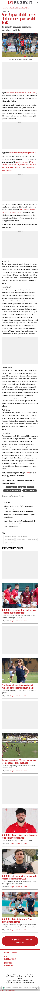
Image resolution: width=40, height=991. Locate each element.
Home (3, 8)
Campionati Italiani (15, 8)
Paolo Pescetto (32, 539)
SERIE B (30, 487)
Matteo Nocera (9, 539)
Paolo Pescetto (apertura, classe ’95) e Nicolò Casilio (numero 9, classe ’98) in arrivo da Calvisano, (19, 165)
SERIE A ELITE (11, 487)
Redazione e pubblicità (10, 952)
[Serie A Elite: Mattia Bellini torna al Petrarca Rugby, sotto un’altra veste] (20, 904)
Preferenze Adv (8, 965)
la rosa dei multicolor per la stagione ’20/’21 (23, 152)
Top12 (6, 543)
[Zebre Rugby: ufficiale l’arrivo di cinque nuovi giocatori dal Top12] (20, 45)
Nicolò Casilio (20, 539)
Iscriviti (28, 473)
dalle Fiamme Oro (21, 162)
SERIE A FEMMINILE (29, 490)
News (7, 8)
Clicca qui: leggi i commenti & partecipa (20, 941)
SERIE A (22, 487)
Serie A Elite (25, 8)
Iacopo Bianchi (22, 536)
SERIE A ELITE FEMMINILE (12, 490)
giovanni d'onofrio (9, 536)
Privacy (6, 956)
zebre (12, 543)
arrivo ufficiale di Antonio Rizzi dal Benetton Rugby (21, 93)
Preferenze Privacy (9, 959)
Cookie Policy (7, 963)
